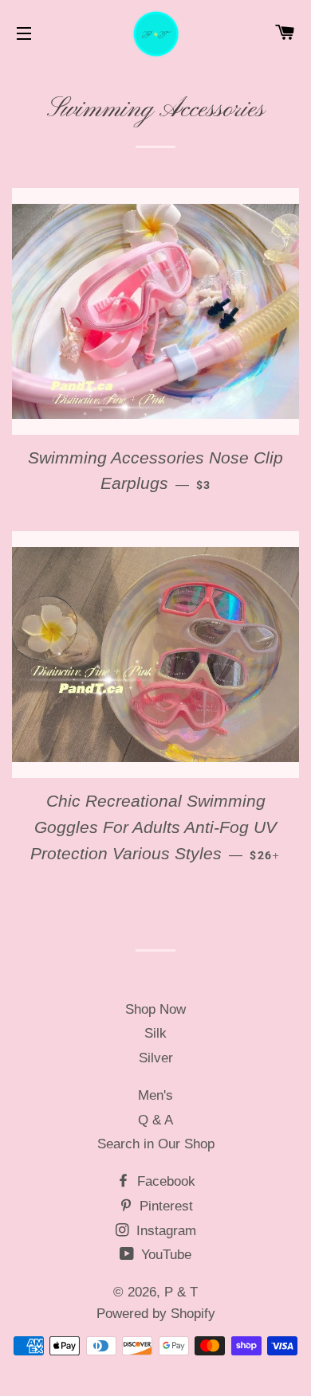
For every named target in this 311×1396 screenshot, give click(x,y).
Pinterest (164, 1206)
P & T (181, 1292)
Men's (155, 1095)
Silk (155, 1033)
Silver (156, 1058)
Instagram (164, 1230)
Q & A (155, 1120)
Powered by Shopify (155, 1313)
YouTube (164, 1254)
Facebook (164, 1181)
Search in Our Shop (156, 1144)
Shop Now (155, 1009)
